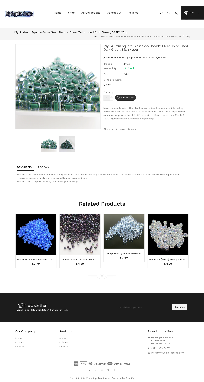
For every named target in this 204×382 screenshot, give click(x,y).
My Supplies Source (99, 378)
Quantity (108, 92)
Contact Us (114, 12)
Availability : (110, 68)
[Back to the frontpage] (96, 36)
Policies (133, 12)
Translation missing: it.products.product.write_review (135, 57)
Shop (71, 12)
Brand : (107, 63)
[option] (49, 144)
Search (19, 338)
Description (25, 167)
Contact (20, 346)
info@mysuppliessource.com (167, 352)
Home (58, 12)
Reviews (43, 167)
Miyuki (126, 63)
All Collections (90, 12)
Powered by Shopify (123, 378)
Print (108, 84)
